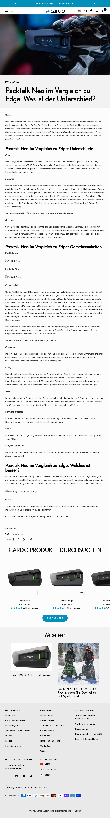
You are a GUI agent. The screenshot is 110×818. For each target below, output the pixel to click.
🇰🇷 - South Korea (48, 769)
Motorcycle (12, 82)
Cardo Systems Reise (15, 720)
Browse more (55, 618)
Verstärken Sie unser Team (17, 730)
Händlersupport (82, 729)
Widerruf (44, 751)
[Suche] (12, 11)
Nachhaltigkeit (11, 725)
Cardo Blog (45, 746)
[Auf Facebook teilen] (13, 539)
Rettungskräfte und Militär (87, 739)
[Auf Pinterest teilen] (18, 539)
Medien (8, 741)
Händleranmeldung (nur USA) (88, 734)
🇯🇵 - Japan (45, 775)
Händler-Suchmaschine (51, 741)
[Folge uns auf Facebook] (9, 776)
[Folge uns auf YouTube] (24, 776)
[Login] (97, 11)
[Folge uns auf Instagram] (16, 776)
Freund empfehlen (13, 746)
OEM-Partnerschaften (85, 724)
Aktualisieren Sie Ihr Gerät (52, 725)
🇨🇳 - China (45, 763)
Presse (8, 735)
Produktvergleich (48, 720)
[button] (17, 608)
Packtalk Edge (66, 600)
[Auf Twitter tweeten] (24, 539)
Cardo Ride (45, 735)
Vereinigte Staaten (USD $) (18, 787)
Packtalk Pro (24, 600)
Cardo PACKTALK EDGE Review (30, 675)
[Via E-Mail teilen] (30, 539)
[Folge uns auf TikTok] (31, 776)
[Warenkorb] (103, 10)
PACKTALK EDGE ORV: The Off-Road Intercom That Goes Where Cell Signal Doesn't (78, 692)
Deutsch (38, 787)
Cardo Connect (47, 730)
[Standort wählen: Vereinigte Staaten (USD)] (79, 11)
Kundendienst (46, 715)
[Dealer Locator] (91, 10)
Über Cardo (10, 715)
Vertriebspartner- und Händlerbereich (85, 717)
